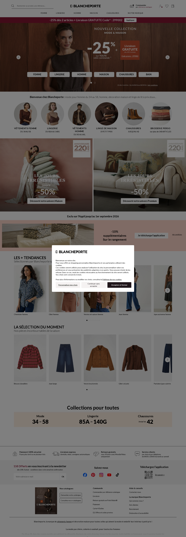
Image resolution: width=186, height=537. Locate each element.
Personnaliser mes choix (67, 285)
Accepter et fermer (119, 285)
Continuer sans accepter (94, 285)
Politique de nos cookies (112, 279)
